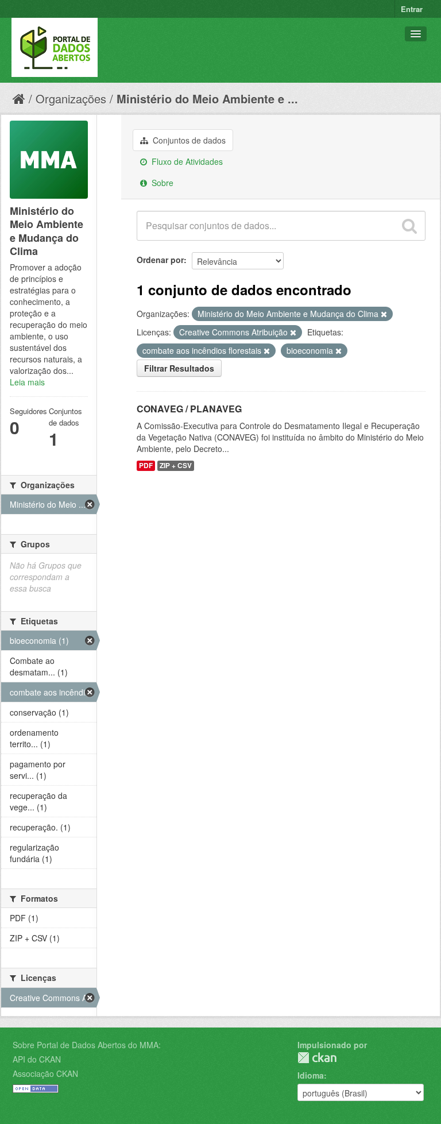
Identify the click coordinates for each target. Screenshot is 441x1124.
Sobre (161, 182)
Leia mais (27, 382)
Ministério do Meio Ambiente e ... (207, 98)
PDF (146, 465)
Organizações (71, 98)
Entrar (412, 8)
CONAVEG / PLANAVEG (189, 408)
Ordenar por (160, 259)
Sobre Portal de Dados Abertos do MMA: (87, 1044)
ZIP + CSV (176, 465)
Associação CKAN (45, 1073)
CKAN (316, 1058)
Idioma (310, 1075)
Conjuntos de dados (188, 140)
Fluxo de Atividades (186, 161)
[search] (409, 225)
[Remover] (384, 314)
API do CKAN (37, 1059)
